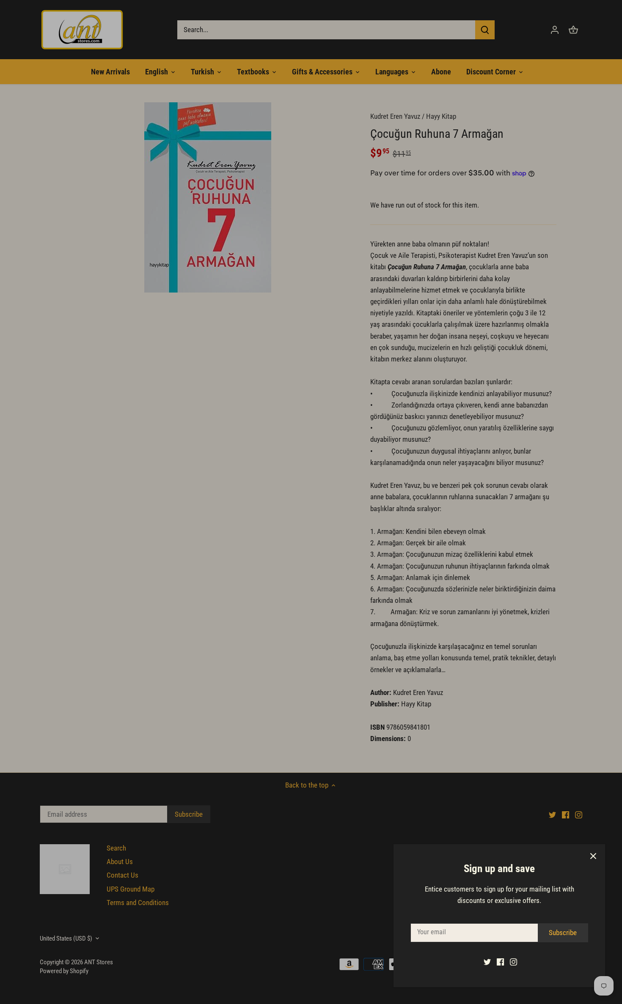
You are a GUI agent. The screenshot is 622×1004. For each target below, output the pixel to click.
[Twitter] (487, 962)
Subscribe (563, 932)
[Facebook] (500, 962)
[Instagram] (513, 962)
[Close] (593, 856)
